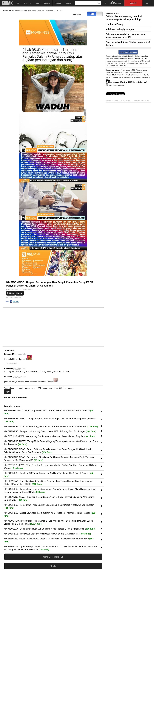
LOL (17, 3)
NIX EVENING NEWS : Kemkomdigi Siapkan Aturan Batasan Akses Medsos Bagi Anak (49, 436)
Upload (118, 3)
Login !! (133, 3)
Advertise (145, 100)
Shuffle (68, 3)
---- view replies (10, 363)
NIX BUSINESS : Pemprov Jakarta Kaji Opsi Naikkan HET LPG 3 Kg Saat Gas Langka (50, 431)
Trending (27, 3)
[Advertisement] (25, 327)
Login (7, 391)
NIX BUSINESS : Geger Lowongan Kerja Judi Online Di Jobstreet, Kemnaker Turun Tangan (49, 514)
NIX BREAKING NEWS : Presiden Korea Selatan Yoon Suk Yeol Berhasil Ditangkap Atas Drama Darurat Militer (49, 498)
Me (147, 3)
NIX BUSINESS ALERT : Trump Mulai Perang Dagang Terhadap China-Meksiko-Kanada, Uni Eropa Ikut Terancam (51, 443)
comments (13, 297)
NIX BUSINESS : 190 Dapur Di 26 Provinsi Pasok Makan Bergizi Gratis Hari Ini (47, 533)
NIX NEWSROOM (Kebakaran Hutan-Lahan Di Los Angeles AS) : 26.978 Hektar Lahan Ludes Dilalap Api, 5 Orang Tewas (48, 522)
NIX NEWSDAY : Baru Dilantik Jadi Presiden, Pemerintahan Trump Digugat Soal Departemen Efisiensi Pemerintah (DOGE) (48, 482)
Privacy (129, 100)
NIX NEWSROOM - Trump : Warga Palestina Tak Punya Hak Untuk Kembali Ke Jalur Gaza (48, 412)
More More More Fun (53, 556)
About (108, 100)
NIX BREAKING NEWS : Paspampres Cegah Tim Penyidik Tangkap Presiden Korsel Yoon (49, 540)
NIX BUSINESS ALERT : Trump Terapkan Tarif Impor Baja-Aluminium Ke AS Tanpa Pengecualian (50, 420)
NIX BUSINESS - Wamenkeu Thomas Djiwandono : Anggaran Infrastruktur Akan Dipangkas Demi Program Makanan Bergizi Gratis (50, 490)
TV (112, 100)
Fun (12, 293)
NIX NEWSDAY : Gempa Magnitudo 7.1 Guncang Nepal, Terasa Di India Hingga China (49, 528)
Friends (58, 3)
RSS (116, 100)
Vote (37, 3)
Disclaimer (137, 100)
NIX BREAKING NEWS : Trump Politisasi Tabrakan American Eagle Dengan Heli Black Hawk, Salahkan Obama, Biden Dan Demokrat (48, 451)
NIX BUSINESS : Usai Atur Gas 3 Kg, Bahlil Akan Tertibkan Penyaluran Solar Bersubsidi (51, 426)
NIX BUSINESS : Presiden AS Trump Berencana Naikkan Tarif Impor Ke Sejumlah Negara (48, 474)
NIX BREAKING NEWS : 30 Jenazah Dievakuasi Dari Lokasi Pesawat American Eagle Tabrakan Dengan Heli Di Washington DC (49, 459)
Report (19, 293)
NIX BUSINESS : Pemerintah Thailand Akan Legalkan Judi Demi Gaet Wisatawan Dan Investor (49, 506)
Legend (47, 3)
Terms (122, 100)
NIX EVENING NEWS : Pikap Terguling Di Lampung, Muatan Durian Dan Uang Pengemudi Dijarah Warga (50, 467)
